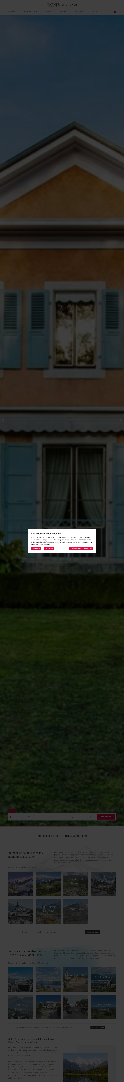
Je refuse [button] (49, 548)
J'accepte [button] (36, 548)
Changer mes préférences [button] (81, 548)
